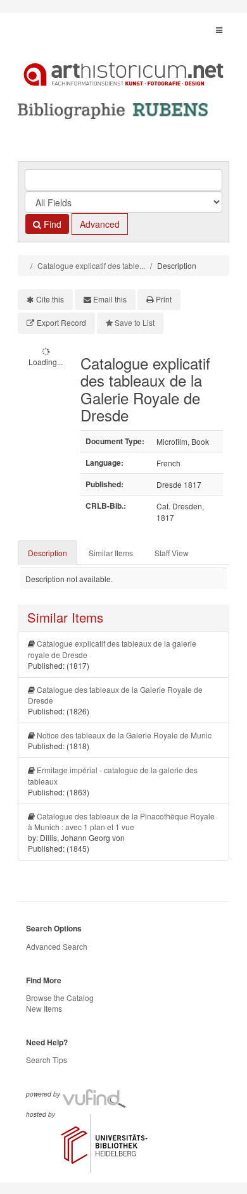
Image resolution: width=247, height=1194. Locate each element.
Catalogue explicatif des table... (91, 265)
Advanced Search (56, 946)
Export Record (61, 322)
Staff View (172, 552)
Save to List (135, 322)
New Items (44, 1008)
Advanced (100, 224)
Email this (110, 299)
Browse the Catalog (60, 997)
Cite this (50, 299)
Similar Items (111, 552)
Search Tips (46, 1059)
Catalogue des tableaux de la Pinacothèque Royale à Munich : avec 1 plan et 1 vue (121, 821)
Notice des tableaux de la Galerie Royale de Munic (124, 735)
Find (51, 224)
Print (164, 299)
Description (47, 552)
